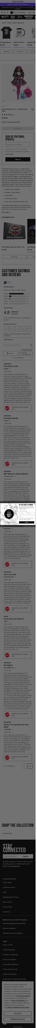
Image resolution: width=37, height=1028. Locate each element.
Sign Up (26, 522)
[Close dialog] (34, 504)
